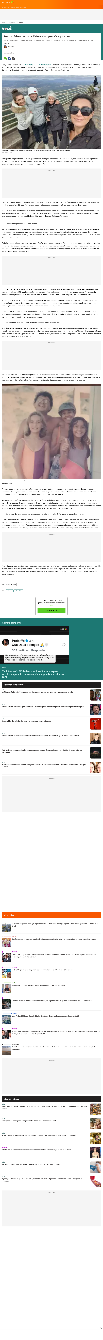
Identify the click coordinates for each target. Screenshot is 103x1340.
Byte (13, 998)
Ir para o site (9, 2)
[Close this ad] (101, 1328)
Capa (3, 22)
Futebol (14, 982)
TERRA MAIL (5, 7)
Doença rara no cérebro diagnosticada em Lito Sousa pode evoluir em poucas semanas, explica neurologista (43, 707)
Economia (14, 1013)
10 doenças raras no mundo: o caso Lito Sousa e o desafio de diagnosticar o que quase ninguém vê (39, 1135)
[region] (51, 1335)
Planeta (13, 921)
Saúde (21, 22)
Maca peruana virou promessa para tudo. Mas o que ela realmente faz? (29, 1121)
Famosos (14, 952)
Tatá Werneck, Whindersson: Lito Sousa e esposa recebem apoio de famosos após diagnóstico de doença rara (33, 674)
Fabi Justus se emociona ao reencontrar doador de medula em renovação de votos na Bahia (36, 1150)
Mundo (14, 936)
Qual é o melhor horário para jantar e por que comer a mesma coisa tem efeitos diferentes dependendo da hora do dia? (44, 1107)
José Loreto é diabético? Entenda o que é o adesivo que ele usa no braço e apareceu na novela (37, 692)
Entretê (4, 748)
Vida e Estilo (12, 22)
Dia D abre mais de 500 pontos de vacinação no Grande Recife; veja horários (31, 1164)
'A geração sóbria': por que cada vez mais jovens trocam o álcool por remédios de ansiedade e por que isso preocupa (42, 1180)
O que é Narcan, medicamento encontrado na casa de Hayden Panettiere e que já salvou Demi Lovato (40, 736)
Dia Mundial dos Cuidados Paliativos (36, 65)
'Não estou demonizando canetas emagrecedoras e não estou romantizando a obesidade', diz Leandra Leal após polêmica (44, 766)
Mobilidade (15, 1044)
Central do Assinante (18, 7)
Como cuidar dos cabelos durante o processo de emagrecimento (26, 721)
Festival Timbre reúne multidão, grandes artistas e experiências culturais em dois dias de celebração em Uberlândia (42, 751)
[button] (3, 2)
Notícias (4, 667)
